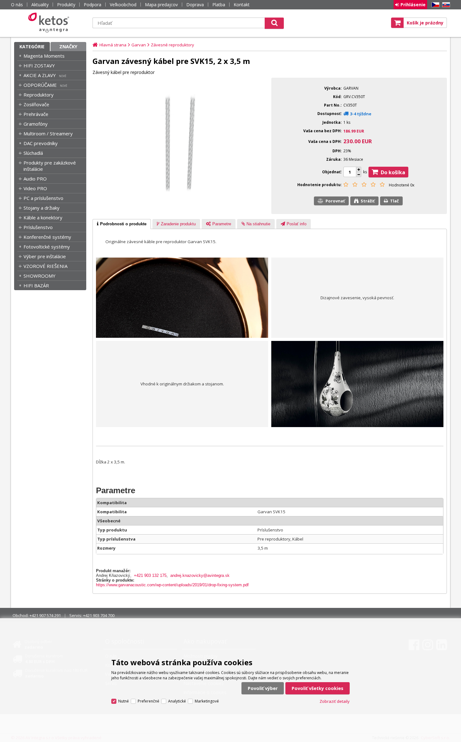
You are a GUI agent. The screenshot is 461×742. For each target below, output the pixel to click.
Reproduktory (39, 94)
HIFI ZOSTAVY (39, 65)
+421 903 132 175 (150, 575)
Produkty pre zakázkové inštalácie (50, 165)
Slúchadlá (33, 153)
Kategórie (32, 47)
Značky (68, 47)
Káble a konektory (43, 217)
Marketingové (207, 701)
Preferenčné (148, 701)
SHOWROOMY (40, 276)
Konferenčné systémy (47, 237)
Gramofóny (36, 124)
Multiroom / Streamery (48, 133)
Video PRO (35, 188)
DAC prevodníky (41, 143)
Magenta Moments (44, 56)
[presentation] (122, 224)
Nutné (123, 701)
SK (445, 5)
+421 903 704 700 (98, 615)
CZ (434, 5)
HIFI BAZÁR (36, 285)
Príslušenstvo (38, 227)
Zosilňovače (36, 104)
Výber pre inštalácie (45, 256)
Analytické (177, 701)
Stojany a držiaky (42, 208)
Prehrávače (36, 114)
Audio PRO (35, 178)
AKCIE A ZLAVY (40, 75)
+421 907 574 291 (45, 615)
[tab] (122, 224)
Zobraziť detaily (335, 701)
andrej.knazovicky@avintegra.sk (200, 575)
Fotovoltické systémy (47, 246)
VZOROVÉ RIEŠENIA (45, 266)
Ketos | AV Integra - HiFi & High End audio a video (50, 23)
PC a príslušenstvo (43, 198)
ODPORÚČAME (40, 85)
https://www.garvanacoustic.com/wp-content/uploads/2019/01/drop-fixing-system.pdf (172, 585)
